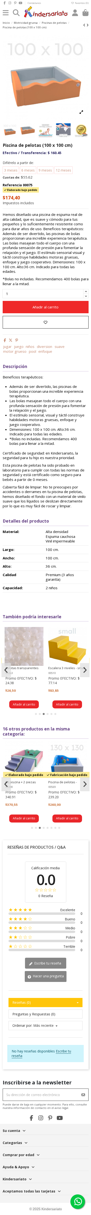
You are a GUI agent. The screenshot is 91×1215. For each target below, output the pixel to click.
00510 (52, 673)
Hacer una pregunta (48, 976)
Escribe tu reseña (47, 963)
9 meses (45, 170)
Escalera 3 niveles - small (66, 668)
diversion (44, 346)
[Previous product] (84, 25)
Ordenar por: (22, 1025)
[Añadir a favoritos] (46, 322)
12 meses (63, 170)
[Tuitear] (10, 340)
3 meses (10, 170)
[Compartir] (5, 340)
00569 (52, 787)
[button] (36, 714)
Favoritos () (81, 3)
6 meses (28, 170)
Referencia (12, 185)
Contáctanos (34, 3)
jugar (7, 346)
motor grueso (14, 351)
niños (30, 346)
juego (19, 346)
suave (60, 346)
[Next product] (87, 25)
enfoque (45, 351)
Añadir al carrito (45, 307)
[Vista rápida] (39, 642)
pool (32, 351)
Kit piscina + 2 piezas (20, 782)
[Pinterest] (16, 340)
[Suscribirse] (83, 1095)
